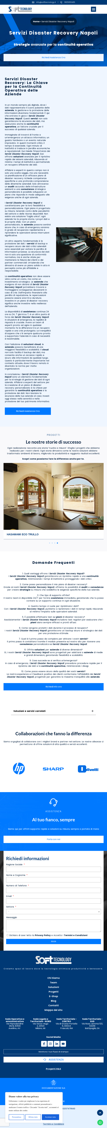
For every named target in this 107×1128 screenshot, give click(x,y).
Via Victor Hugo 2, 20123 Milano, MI (40, 1023)
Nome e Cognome (16, 875)
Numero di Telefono (17, 885)
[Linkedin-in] (57, 1044)
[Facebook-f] (44, 1044)
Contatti (53, 1005)
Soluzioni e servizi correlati (29, 711)
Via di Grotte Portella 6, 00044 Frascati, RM (66, 1023)
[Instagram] (50, 1044)
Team (53, 982)
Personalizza (16, 1117)
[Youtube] (63, 1044)
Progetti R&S (53, 1068)
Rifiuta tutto (33, 1117)
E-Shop (53, 996)
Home (36, 21)
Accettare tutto (50, 1117)
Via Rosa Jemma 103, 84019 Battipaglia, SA (92, 1023)
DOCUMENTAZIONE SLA (53, 1088)
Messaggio (11, 917)
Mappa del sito (53, 1010)
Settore (10, 907)
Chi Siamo (53, 978)
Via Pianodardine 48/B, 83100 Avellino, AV (14, 1023)
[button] (93, 9)
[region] (34, 1107)
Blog (53, 1001)
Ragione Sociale (14, 864)
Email (9, 896)
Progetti (53, 991)
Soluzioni (53, 987)
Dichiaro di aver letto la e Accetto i (48, 935)
